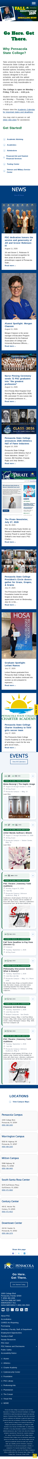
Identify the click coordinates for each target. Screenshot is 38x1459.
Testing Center (13, 164)
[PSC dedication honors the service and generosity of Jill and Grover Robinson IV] (19, 218)
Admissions (12, 150)
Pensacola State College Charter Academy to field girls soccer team (18, 727)
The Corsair (8, 1394)
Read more (9, 265)
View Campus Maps (21, 1102)
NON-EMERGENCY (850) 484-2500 (15, 1305)
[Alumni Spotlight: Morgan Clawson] (19, 296)
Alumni (6, 1359)
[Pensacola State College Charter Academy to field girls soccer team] (19, 707)
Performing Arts (9, 1385)
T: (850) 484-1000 (8, 1298)
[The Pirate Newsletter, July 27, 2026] (19, 493)
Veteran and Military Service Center (18, 171)
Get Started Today (19, 1284)
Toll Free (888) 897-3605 (11, 1300)
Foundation (7, 1376)
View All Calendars (19, 762)
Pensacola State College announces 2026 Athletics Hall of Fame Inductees (18, 441)
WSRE (6, 1403)
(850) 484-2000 (10, 120)
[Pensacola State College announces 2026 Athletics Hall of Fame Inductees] (19, 421)
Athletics (6, 1363)
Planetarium (8, 1390)
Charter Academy (10, 1367)
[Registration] (19, 13)
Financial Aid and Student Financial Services (17, 157)
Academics (11, 145)
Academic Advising (15, 139)
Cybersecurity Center (11, 1372)
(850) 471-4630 (7, 1190)
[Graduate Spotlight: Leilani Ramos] (19, 635)
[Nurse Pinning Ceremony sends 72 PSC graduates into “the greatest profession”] (19, 363)
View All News (19, 195)
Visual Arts (7, 1399)
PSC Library (8, 1381)
